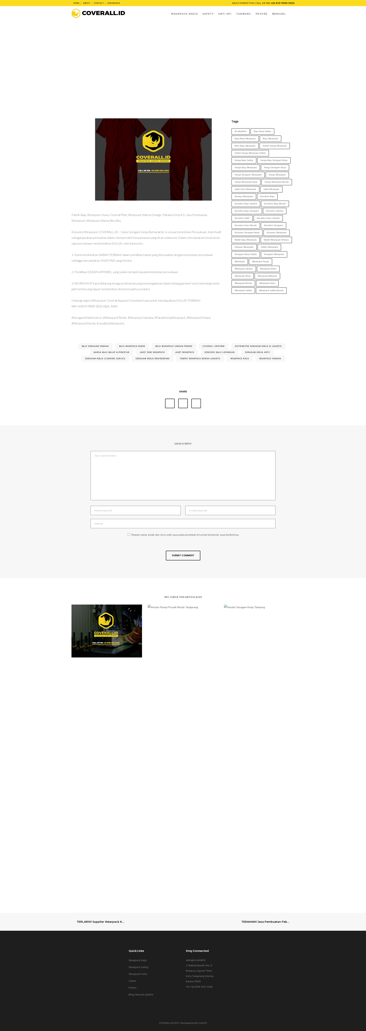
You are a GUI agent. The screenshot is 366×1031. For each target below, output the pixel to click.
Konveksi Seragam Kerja (247, 233)
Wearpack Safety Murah (271, 290)
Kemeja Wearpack (244, 196)
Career (132, 981)
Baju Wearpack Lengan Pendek (173, 346)
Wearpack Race (239, 358)
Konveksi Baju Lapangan (220, 352)
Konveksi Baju (267, 196)
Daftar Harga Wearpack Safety (250, 153)
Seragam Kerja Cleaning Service (105, 358)
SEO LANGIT (200, 1022)
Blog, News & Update (141, 995)
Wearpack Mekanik (267, 276)
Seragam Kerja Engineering (153, 358)
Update (183, 36)
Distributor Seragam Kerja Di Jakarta (258, 346)
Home (76, 3)
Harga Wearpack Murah (277, 182)
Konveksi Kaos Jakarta (268, 218)
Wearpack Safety (243, 290)
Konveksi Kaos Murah (246, 225)
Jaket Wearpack (271, 189)
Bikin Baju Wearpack (245, 146)
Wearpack (240, 262)
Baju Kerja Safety (262, 131)
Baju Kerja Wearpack (245, 139)
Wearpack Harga (260, 262)
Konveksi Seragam (273, 225)
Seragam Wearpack (274, 254)
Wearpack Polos (267, 283)
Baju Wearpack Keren (132, 346)
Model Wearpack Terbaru (276, 240)
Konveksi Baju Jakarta (246, 204)
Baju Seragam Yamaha (95, 346)
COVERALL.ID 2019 (169, 1022)
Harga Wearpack (277, 175)
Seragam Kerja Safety (246, 254)
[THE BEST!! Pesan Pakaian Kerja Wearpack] (170, 403)
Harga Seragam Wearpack (248, 175)
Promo (132, 988)
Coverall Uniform (214, 346)
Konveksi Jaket (242, 218)
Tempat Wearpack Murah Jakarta (200, 358)
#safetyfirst (240, 131)
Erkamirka (114, 3)
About (86, 3)
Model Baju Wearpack (246, 240)
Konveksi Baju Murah (275, 204)
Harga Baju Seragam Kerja (273, 160)
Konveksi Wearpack (277, 233)
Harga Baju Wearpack (246, 168)
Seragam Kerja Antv (257, 352)
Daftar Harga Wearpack (275, 146)
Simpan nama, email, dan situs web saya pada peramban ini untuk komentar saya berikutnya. (185, 534)
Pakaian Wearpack (244, 247)
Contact (99, 3)
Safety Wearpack (269, 247)
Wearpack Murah (243, 283)
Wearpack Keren (268, 269)
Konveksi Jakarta (274, 211)
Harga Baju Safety (244, 160)
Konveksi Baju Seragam (247, 211)
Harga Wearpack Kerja (246, 182)
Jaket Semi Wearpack (245, 189)
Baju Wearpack (270, 139)
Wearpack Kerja (242, 276)
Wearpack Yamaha (270, 358)
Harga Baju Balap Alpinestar (111, 352)
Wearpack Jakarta (244, 269)
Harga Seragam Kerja (275, 168)
